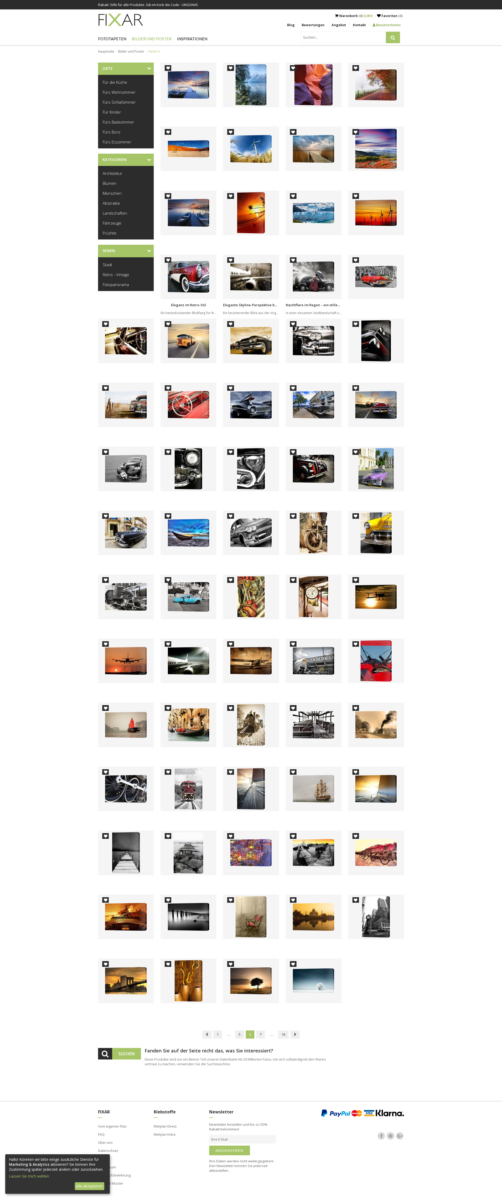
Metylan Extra (164, 1134)
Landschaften (115, 213)
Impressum (107, 1167)
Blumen (109, 183)
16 (283, 1034)
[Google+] (400, 1136)
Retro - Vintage (116, 274)
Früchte (109, 233)
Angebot (339, 25)
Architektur (112, 173)
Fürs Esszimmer (117, 141)
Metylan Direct (165, 1126)
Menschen (112, 193)
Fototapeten (112, 38)
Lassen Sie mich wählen (29, 1176)
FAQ (101, 1134)
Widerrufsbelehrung (114, 1175)
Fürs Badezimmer (118, 122)
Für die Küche (115, 82)
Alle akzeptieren (89, 1186)
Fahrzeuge (112, 223)
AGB (101, 1158)
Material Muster (110, 1183)
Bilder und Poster (152, 38)
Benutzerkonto (388, 25)
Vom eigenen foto (112, 1126)
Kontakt (359, 25)
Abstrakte (111, 203)
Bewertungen (313, 25)
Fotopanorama (116, 284)
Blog (291, 25)
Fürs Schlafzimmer (119, 102)
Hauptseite (106, 51)
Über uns (105, 1142)
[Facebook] (381, 1136)
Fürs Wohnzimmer (119, 92)
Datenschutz (108, 1150)
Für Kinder (112, 112)
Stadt (107, 264)
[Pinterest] (390, 1136)
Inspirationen (192, 38)
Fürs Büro (111, 132)
